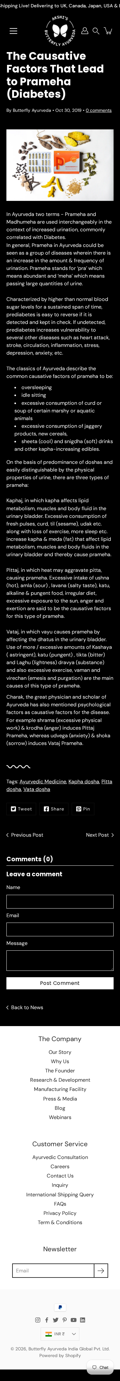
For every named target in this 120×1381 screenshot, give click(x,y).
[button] (96, 31)
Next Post (97, 835)
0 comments (99, 110)
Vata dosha (36, 789)
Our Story (60, 1052)
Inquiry (60, 1185)
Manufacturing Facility (60, 1089)
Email (12, 915)
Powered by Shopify (60, 1355)
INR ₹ (59, 1334)
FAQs (60, 1204)
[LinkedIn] (82, 1320)
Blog (60, 1108)
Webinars (60, 1117)
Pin (86, 809)
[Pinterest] (65, 1320)
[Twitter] (56, 1320)
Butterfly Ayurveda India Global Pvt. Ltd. (69, 1349)
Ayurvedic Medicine (43, 781)
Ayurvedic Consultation (60, 1157)
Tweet (25, 809)
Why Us (60, 1061)
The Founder (60, 1070)
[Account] (85, 31)
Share (57, 809)
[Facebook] (47, 1320)
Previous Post (27, 835)
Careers (60, 1166)
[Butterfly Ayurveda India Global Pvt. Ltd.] (60, 31)
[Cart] (108, 31)
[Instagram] (38, 1320)
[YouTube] (73, 1320)
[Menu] (13, 31)
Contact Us (60, 1175)
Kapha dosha (83, 781)
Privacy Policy (60, 1213)
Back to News (27, 1007)
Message (17, 943)
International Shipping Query (60, 1194)
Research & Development (60, 1080)
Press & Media (60, 1098)
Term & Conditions (60, 1222)
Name (13, 887)
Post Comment (60, 983)
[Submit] (101, 1270)
